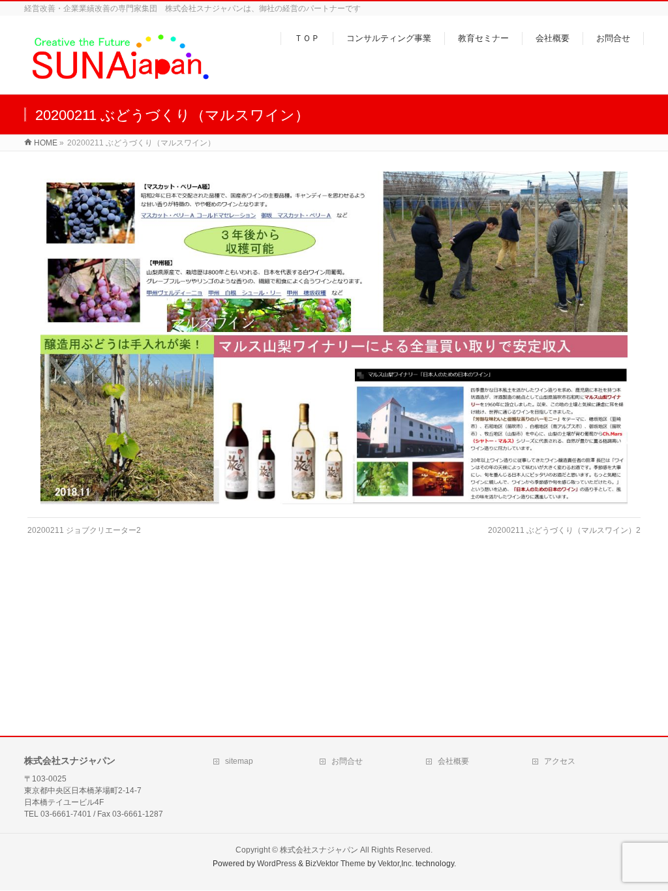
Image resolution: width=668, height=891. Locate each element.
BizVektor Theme (335, 863)
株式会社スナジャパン (319, 849)
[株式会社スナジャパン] (119, 77)
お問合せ (347, 761)
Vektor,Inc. (396, 863)
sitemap (239, 761)
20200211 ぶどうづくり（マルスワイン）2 (564, 530)
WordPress (276, 863)
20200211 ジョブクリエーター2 (84, 530)
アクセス (559, 761)
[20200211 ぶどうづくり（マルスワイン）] (334, 337)
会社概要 (453, 761)
